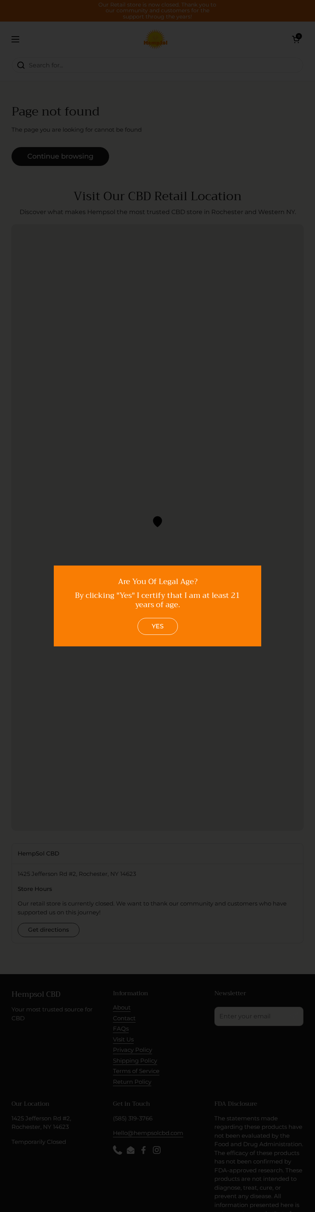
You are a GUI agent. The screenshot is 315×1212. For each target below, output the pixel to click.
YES (158, 626)
